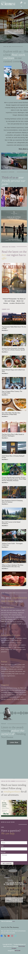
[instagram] (12, 935)
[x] (5, 935)
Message (3, 852)
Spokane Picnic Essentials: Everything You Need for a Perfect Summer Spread (13, 349)
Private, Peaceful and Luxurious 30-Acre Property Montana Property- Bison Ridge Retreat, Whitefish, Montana (14, 479)
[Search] (21, 6)
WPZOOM (17, 950)
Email (2, 846)
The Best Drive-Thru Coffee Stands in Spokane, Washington (13, 435)
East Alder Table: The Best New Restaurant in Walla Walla (11, 413)
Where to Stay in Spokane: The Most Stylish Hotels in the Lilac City (12, 565)
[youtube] (8, 935)
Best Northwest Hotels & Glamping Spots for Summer (12, 501)
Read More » (5, 330)
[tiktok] (15, 935)
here (13, 921)
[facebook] (1, 935)
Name (2, 839)
